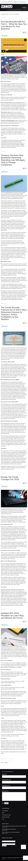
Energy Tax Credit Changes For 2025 (10, 478)
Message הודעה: (5, 791)
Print (24, 32)
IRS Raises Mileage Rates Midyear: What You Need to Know (14, 826)
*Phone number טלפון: (6, 779)
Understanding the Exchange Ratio (9, 829)
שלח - (3, 803)
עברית (3, 819)
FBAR (3, 812)
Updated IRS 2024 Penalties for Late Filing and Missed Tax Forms (12, 615)
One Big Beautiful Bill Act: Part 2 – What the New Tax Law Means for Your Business (13, 25)
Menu (25, 7)
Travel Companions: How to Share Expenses (11, 832)
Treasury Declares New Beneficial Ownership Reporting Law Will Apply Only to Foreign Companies (13, 160)
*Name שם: (4, 774)
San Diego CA (8, 858)
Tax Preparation (5, 810)
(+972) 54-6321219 (21, 2)
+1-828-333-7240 (8, 2)
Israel (18, 858)
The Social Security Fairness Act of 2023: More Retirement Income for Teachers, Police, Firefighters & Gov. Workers (14, 313)
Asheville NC (13, 858)
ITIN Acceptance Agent (6, 814)
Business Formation (6, 817)
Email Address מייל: (6, 785)
